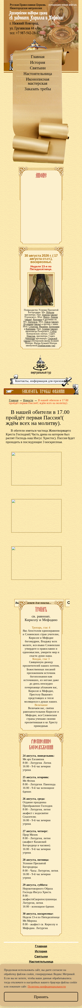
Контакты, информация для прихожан (41, 381)
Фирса (46, 317)
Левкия (54, 317)
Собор (53, 331)
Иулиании (28, 324)
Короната (37, 319)
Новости (28, 400)
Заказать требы (37, 89)
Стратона (33, 326)
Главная (38, 57)
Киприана (30, 329)
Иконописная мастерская (37, 81)
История (37, 62)
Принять (41, 997)
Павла (47, 321)
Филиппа (43, 326)
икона (54, 314)
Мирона (50, 312)
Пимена (46, 314)
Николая (31, 336)
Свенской (52, 338)
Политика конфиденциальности (47, 986)
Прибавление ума (46, 345)
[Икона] (41, 289)
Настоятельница (37, 74)
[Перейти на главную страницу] (41, 35)
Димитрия (30, 338)
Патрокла (32, 321)
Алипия (46, 329)
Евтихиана (54, 326)
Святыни (38, 68)
